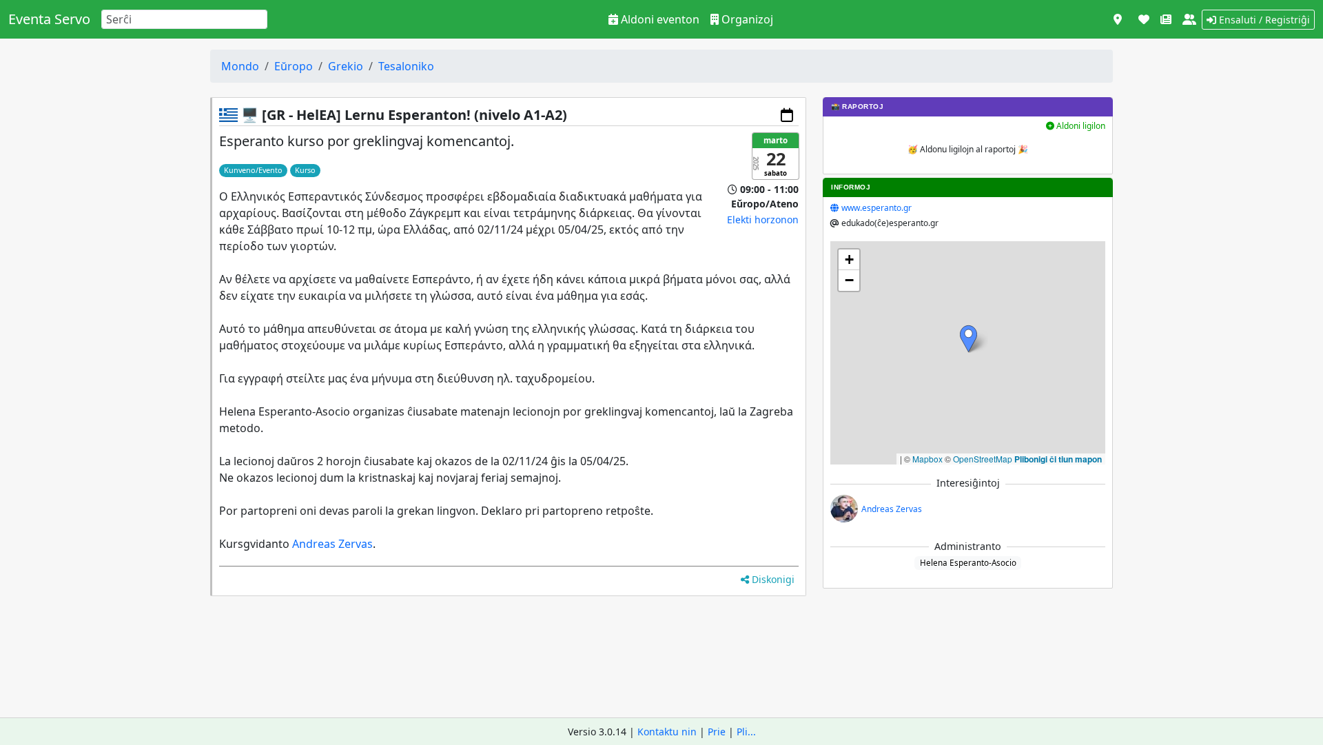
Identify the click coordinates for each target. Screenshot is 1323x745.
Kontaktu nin (667, 731)
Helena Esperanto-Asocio (968, 562)
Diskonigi (771, 579)
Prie (717, 731)
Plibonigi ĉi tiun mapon (1058, 459)
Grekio (345, 66)
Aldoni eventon (658, 19)
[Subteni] (1144, 19)
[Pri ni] (1189, 19)
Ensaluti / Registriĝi (1263, 19)
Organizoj (746, 19)
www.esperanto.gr (876, 208)
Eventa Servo (49, 19)
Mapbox (927, 459)
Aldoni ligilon (1079, 126)
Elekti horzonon (763, 219)
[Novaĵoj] (1166, 19)
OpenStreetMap (982, 459)
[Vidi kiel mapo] (1117, 19)
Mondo (240, 66)
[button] (968, 339)
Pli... (746, 731)
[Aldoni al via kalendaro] (787, 115)
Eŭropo (293, 66)
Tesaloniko (406, 66)
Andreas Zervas (332, 543)
